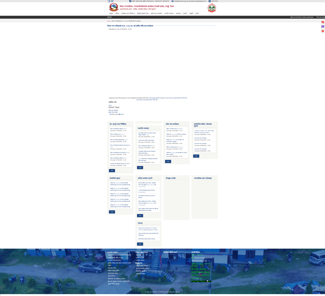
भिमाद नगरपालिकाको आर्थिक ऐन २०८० (118, 158)
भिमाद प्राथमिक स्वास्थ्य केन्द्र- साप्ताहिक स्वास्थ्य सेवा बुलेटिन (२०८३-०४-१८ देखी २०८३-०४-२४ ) (147, 184)
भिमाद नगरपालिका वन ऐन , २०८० (117, 134)
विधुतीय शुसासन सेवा (142, 13)
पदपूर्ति (191, 13)
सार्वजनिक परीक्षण (140, 274)
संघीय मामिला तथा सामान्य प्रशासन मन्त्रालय (119, 255)
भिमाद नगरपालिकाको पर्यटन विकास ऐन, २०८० (120, 152)
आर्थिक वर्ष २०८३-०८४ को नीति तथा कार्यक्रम (176, 134)
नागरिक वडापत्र (140, 260)
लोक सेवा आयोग (112, 268)
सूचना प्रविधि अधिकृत (114, 284)
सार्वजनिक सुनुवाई (140, 271)
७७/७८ (110, 105)
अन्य (112, 170)
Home (108, 21)
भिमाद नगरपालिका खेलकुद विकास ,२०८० (119, 139)
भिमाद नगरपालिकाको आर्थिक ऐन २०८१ (118, 128)
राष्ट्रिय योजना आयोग (113, 270)
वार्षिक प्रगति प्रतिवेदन (142, 266)
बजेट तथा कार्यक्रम (113, 110)
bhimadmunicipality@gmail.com (203, 257)
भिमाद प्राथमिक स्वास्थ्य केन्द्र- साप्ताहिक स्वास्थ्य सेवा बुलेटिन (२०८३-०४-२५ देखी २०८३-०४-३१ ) (147, 203)
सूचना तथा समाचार (113, 112)
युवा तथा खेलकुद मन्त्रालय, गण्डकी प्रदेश (118, 281)
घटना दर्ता (138, 255)
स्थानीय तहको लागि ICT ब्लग (115, 258)
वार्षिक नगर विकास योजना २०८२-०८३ (174, 147)
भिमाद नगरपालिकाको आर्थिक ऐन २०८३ (146, 146)
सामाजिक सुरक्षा (140, 258)
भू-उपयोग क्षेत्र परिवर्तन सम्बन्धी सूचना (146, 140)
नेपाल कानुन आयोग (113, 273)
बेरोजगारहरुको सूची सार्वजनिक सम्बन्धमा (146, 239)
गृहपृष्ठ (111, 13)
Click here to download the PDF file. (147, 99)
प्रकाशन (178, 13)
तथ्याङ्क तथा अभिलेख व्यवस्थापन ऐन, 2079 (120, 163)
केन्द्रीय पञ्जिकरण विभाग (114, 260)
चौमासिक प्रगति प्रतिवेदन (143, 268)
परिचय (117, 13)
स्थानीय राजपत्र (168, 13)
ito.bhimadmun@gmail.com (199, 260)
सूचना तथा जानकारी (156, 13)
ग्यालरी (185, 13)
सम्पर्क (197, 13)
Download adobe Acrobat (157, 98)
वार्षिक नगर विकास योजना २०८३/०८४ (174, 128)
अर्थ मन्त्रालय (111, 276)
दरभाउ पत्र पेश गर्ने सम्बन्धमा (200, 138)
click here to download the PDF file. (176, 98)
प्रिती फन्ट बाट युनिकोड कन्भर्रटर (116, 279)
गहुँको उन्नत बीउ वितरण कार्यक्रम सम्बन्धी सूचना (290, 17)
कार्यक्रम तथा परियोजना (128, 13)
